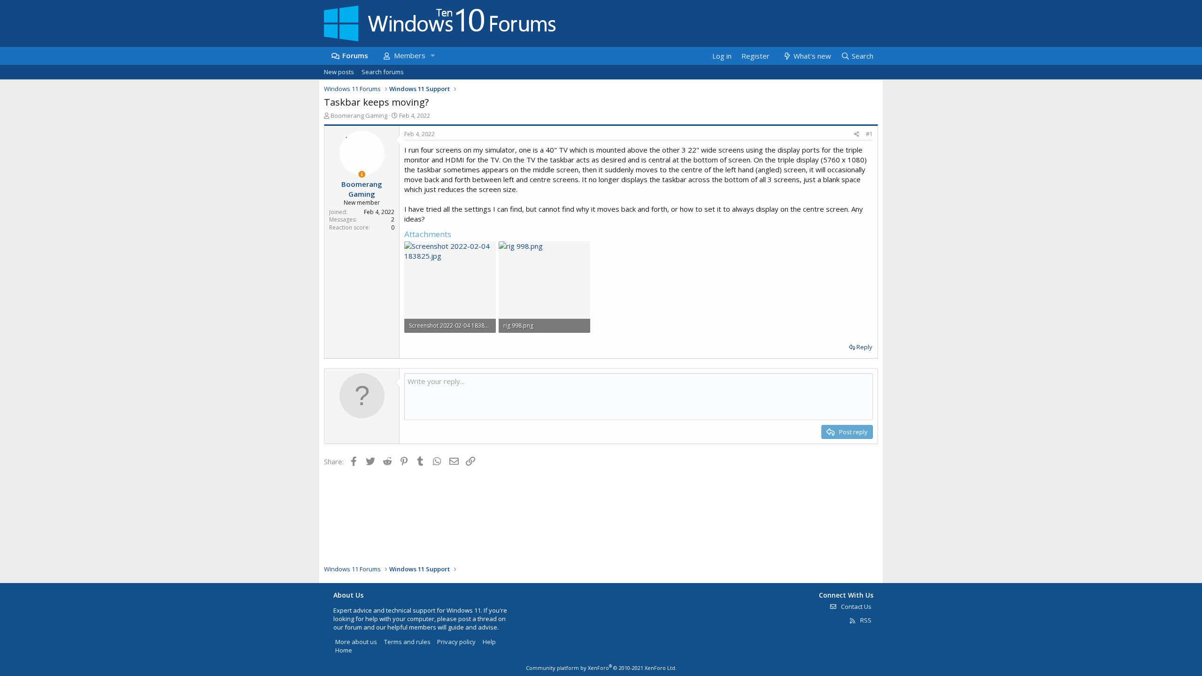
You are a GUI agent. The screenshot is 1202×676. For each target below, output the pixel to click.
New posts (339, 72)
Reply (864, 347)
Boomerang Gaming (359, 115)
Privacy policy (456, 642)
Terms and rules (407, 642)
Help (489, 642)
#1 (869, 134)
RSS (865, 620)
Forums (355, 55)
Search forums (383, 72)
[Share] (857, 134)
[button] (432, 55)
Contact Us (855, 606)
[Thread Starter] (361, 174)
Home (343, 650)
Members (409, 55)
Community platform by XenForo (601, 667)
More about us (356, 642)
